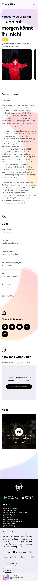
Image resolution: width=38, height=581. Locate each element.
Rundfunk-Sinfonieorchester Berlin (13, 521)
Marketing (7, 557)
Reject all (8, 570)
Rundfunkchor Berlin (9, 523)
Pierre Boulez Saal (8, 518)
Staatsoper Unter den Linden (12, 527)
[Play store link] (11, 497)
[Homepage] (8, 4)
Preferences (23, 557)
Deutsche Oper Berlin (9, 510)
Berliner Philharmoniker (10, 508)
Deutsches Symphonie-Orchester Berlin (15, 512)
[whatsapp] (5, 327)
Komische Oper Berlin (9, 514)
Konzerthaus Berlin (8, 516)
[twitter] (12, 327)
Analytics (22, 552)
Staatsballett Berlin (9, 525)
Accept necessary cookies (17, 387)
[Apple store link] (28, 497)
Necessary (7, 552)
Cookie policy (16, 547)
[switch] (15, 552)
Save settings (10, 564)
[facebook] (19, 327)
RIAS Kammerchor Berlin (10, 519)
